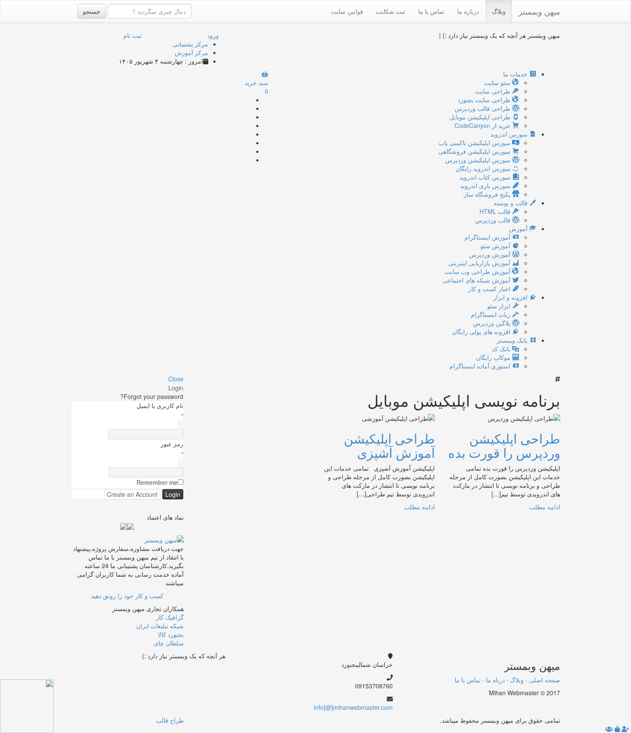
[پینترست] (248, 142)
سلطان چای (169, 643)
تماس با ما (431, 11)
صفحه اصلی (544, 679)
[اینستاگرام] (248, 159)
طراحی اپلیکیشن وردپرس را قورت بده (504, 445)
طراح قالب (170, 720)
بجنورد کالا (171, 634)
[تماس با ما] (164, 538)
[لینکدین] (248, 134)
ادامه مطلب (544, 506)
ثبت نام (132, 35)
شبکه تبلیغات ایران (160, 625)
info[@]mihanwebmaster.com (353, 707)
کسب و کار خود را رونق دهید (127, 595)
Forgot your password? (151, 396)
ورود (213, 35)
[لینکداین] (207, 668)
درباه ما (495, 679)
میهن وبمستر (539, 11)
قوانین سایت (347, 11)
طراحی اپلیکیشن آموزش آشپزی (389, 445)
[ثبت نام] (625, 728)
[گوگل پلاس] (248, 108)
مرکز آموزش (191, 52)
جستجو (91, 11)
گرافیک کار (170, 617)
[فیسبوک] (248, 117)
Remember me (157, 482)
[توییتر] (248, 125)
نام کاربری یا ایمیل (160, 405)
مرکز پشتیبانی (190, 44)
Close (176, 378)
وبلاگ (499, 11)
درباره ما (468, 11)
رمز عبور (172, 443)
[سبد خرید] (617, 728)
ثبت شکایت (390, 11)
